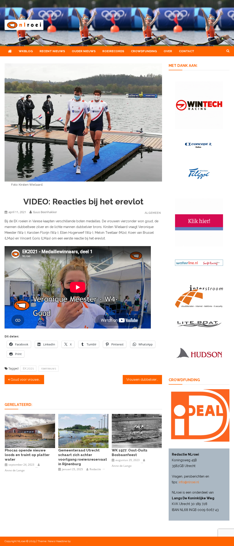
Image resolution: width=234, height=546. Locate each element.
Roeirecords (113, 51)
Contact (186, 51)
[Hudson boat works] (199, 352)
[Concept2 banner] (199, 145)
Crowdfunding (144, 51)
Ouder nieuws (84, 51)
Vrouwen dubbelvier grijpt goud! (144, 379)
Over (168, 51)
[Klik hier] (199, 105)
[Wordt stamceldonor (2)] (199, 222)
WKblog (26, 51)
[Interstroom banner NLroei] (199, 296)
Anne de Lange (15, 470)
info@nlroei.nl (189, 482)
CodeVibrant (79, 541)
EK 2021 (28, 368)
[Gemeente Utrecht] (83, 430)
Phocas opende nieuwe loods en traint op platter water (27, 455)
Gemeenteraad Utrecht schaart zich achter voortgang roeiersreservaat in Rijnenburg (82, 457)
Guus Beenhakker (45, 212)
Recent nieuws (52, 51)
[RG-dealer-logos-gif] (199, 173)
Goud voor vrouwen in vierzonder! (27, 379)
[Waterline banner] (199, 262)
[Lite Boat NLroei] (199, 324)
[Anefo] (137, 430)
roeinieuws (48, 368)
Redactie (95, 469)
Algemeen (153, 213)
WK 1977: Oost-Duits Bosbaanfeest (129, 452)
